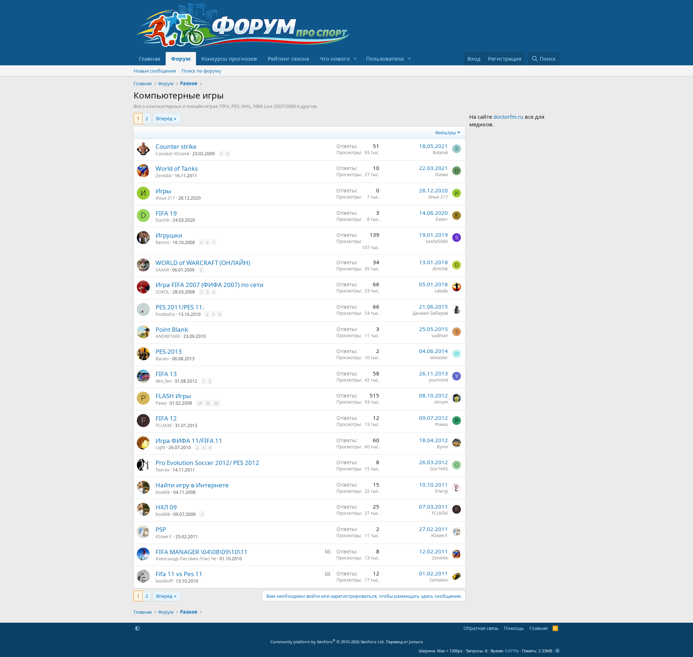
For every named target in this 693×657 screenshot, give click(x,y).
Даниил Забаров (430, 313)
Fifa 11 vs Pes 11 (179, 574)
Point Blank (172, 329)
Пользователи (385, 58)
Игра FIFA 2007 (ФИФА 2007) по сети (209, 284)
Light (160, 447)
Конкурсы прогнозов (229, 58)
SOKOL (162, 292)
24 (199, 403)
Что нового (335, 58)
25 (208, 403)
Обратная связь (481, 628)
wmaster (439, 357)
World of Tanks (177, 168)
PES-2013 (169, 351)
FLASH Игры (173, 396)
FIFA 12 (166, 418)
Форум (181, 58)
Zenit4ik (163, 176)
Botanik (440, 152)
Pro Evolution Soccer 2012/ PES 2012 (207, 462)
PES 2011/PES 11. (180, 307)
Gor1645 (439, 469)
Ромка (441, 424)
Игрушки (169, 235)
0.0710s (512, 650)
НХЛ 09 (166, 507)
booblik (163, 492)
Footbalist (165, 314)
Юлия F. (164, 537)
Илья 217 (165, 198)
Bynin (442, 447)
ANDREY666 (168, 336)
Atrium (441, 402)
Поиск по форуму (201, 71)
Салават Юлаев (172, 154)
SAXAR (162, 270)
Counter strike (176, 146)
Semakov (439, 580)
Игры (163, 191)
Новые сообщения (155, 71)
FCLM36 (164, 425)
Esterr (442, 219)
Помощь (514, 628)
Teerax (162, 470)
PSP (161, 529)
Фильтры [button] (445, 132)
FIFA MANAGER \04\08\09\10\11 (202, 552)
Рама (161, 403)
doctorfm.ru (508, 116)
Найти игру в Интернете (192, 485)
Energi (441, 491)
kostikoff (164, 581)
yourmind (438, 380)
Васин (162, 359)
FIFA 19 (166, 213)
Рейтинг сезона (288, 58)
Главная (149, 58)
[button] (355, 58)
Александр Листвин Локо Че (186, 559)
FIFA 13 (166, 374)
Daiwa (441, 174)
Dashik (162, 220)
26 (216, 403)
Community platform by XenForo (327, 641)
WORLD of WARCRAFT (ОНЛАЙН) (203, 262)
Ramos (162, 242)
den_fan (163, 381)
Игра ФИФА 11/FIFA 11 (189, 440)
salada (441, 291)
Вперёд (164, 118)
